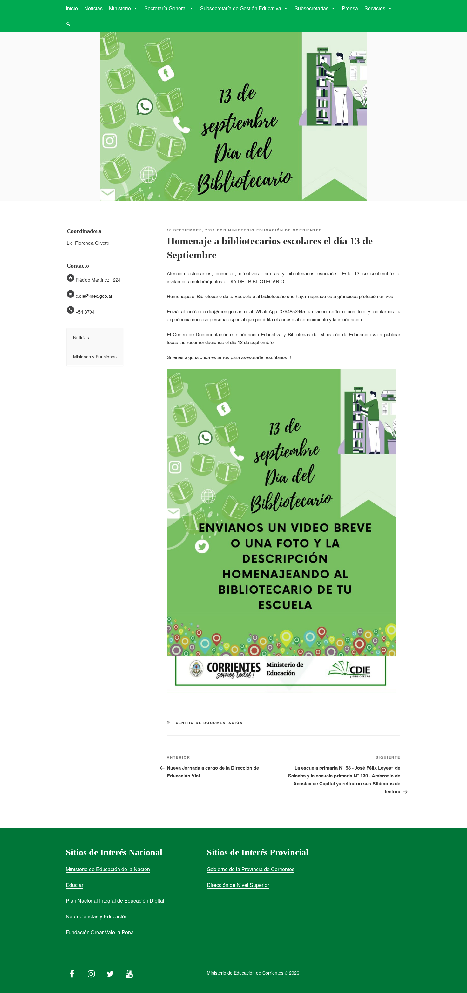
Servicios (374, 8)
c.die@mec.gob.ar (94, 296)
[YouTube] (129, 972)
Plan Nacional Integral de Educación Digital (115, 900)
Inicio (72, 8)
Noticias (93, 8)
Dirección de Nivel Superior (238, 885)
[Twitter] (110, 972)
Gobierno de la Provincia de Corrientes (250, 869)
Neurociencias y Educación (97, 916)
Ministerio (120, 8)
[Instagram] (91, 972)
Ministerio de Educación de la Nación (108, 869)
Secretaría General (165, 8)
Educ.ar (74, 885)
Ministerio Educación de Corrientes (275, 230)
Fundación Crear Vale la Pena (100, 932)
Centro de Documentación (209, 722)
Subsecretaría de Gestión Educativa (240, 8)
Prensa (350, 8)
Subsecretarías (311, 8)
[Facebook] (72, 972)
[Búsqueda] (68, 24)
